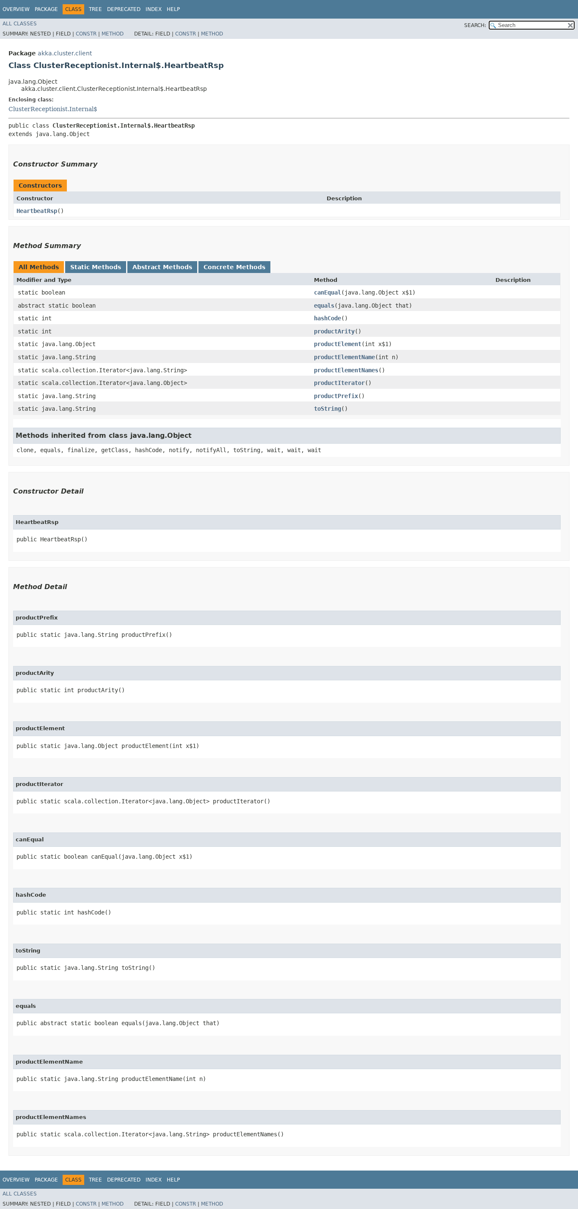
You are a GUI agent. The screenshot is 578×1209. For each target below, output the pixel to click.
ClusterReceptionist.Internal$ (52, 109)
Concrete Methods (234, 267)
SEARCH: (475, 25)
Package (46, 9)
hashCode (327, 318)
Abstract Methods (162, 267)
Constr (86, 34)
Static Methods (95, 267)
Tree (95, 9)
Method (113, 34)
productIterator (339, 382)
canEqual (327, 292)
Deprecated (123, 9)
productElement (337, 344)
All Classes (20, 24)
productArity (334, 331)
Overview (16, 9)
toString (327, 408)
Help (173, 9)
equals (324, 305)
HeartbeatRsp (37, 210)
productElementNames (346, 370)
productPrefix (336, 396)
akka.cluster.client (65, 53)
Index (154, 9)
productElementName (344, 357)
